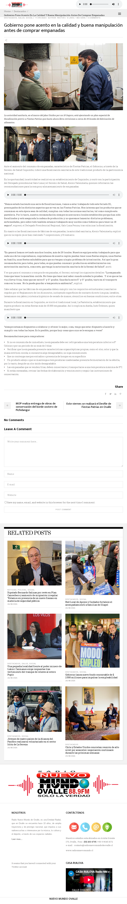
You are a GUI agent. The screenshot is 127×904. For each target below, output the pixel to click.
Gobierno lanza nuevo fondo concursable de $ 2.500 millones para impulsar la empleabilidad (91, 676)
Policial (22, 590)
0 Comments (94, 18)
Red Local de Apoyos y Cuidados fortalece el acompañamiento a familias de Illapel (88, 603)
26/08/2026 (12, 604)
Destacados (20, 11)
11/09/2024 (40, 18)
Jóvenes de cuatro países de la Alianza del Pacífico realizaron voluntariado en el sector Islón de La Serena (31, 741)
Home (7, 11)
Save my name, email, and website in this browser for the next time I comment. (51, 502)
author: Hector (56, 18)
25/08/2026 (70, 756)
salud (21, 18)
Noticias (12, 590)
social (29, 18)
